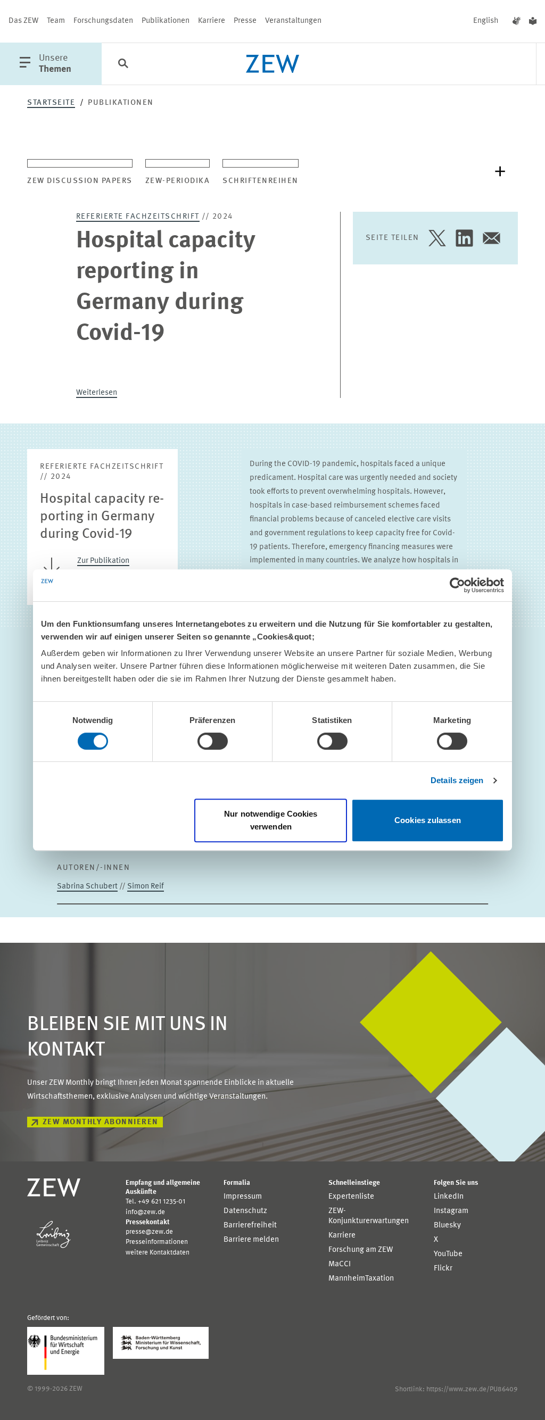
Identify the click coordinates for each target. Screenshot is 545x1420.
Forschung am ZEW (360, 1250)
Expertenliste (351, 1197)
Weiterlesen (96, 393)
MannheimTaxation (361, 1279)
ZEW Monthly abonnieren (101, 1122)
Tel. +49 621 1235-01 (155, 1201)
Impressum (243, 1197)
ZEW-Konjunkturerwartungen (368, 1216)
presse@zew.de (149, 1231)
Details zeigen (457, 780)
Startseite (51, 103)
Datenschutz (245, 1211)
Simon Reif (145, 887)
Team (56, 21)
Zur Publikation (103, 561)
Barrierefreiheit (250, 1226)
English (486, 21)
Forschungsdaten (103, 21)
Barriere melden (251, 1240)
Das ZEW (23, 21)
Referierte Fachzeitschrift (138, 217)
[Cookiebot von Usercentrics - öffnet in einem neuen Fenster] (457, 585)
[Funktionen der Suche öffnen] (123, 64)
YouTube (448, 1254)
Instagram (451, 1211)
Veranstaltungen (293, 21)
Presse (245, 21)
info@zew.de (145, 1212)
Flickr (443, 1269)
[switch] (212, 741)
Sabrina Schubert (87, 887)
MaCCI (339, 1264)
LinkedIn (449, 1197)
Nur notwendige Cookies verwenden (270, 820)
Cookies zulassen (427, 820)
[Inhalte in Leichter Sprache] (533, 21)
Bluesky (447, 1226)
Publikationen (165, 21)
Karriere (211, 21)
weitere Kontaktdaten (157, 1252)
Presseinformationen (157, 1242)
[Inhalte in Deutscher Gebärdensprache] (516, 21)
